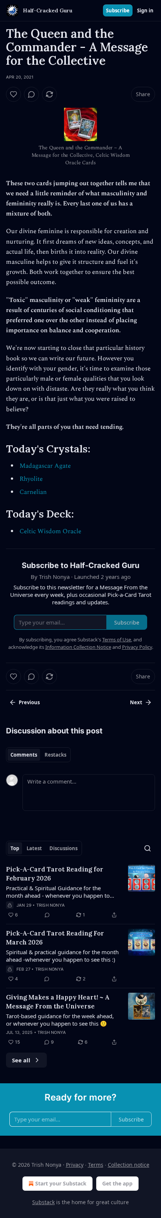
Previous (29, 702)
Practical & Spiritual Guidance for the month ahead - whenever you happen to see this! (58, 891)
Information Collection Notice (78, 647)
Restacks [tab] (55, 754)
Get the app (117, 1183)
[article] (80, 892)
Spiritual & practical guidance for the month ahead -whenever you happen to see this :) (62, 955)
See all (21, 1060)
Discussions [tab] (63, 848)
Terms (95, 1164)
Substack (43, 1202)
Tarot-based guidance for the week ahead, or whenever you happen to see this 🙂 (60, 1019)
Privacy (74, 1164)
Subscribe (118, 10)
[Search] (147, 848)
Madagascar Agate (45, 466)
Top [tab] (14, 848)
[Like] (13, 94)
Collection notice (128, 1164)
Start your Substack (60, 1183)
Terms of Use (116, 639)
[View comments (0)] (31, 94)
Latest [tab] (34, 848)
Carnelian (33, 492)
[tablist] (38, 754)
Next (136, 702)
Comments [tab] (23, 754)
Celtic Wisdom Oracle (50, 531)
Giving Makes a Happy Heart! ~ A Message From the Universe (57, 1001)
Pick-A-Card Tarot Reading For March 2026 (55, 937)
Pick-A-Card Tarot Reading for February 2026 (54, 873)
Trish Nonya (50, 905)
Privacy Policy (137, 647)
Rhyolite (31, 479)
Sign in (145, 10)
